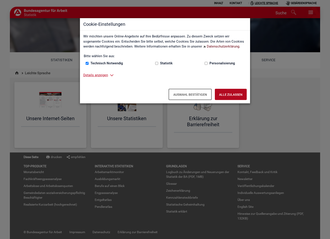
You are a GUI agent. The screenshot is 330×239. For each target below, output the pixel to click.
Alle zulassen (230, 94)
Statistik (166, 63)
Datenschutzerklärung (223, 46)
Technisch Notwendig (106, 63)
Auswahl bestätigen (190, 94)
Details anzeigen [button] (95, 75)
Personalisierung (222, 63)
